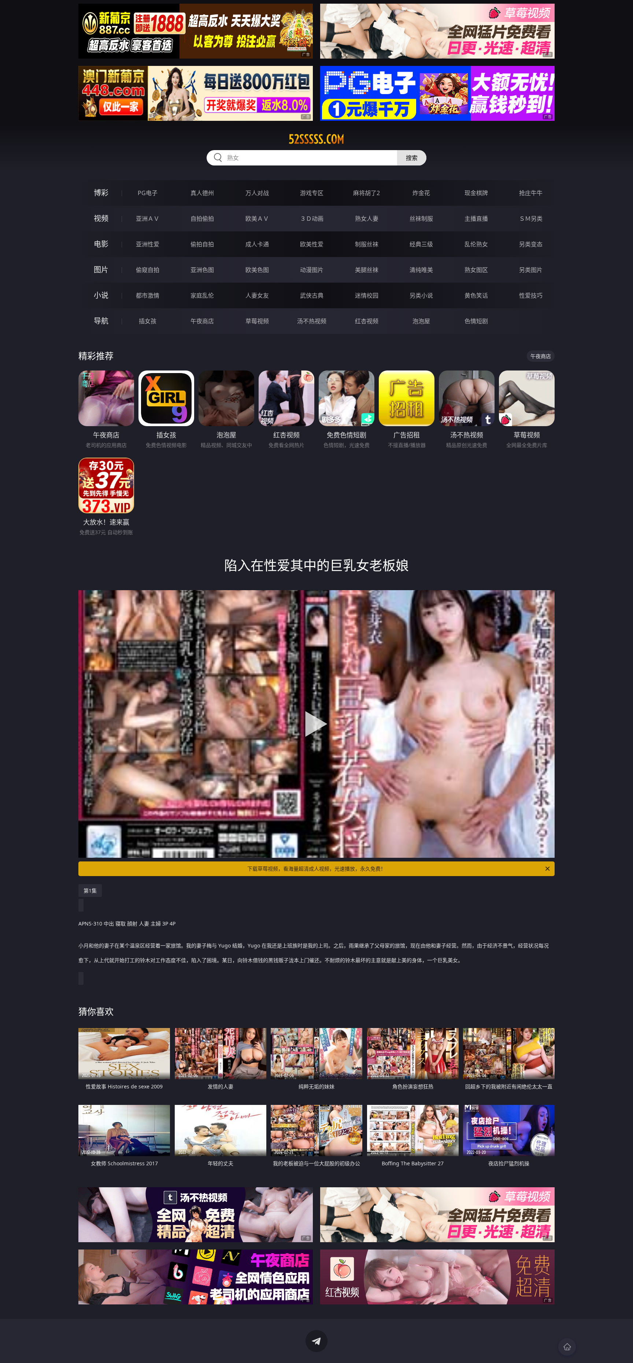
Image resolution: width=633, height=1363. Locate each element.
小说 (101, 295)
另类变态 (531, 244)
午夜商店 (202, 321)
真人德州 (202, 193)
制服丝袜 (366, 244)
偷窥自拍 (147, 270)
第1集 (90, 890)
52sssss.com (316, 139)
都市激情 (147, 295)
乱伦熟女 (476, 244)
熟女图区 (476, 270)
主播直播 (476, 219)
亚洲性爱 (147, 244)
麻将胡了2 (366, 193)
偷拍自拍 (202, 244)
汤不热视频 (311, 321)
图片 (101, 270)
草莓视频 (257, 321)
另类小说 (421, 295)
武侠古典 (311, 295)
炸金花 (421, 193)
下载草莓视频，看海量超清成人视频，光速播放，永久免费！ (316, 868)
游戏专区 (311, 193)
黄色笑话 (476, 295)
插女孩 (147, 321)
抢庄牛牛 (531, 193)
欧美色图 (257, 270)
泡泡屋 (421, 321)
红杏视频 (366, 321)
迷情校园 (366, 295)
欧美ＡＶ (257, 219)
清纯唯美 (421, 270)
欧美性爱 (311, 244)
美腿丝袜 (366, 270)
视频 (101, 218)
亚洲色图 (202, 270)
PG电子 (148, 193)
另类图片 (531, 270)
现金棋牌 (476, 193)
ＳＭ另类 (531, 219)
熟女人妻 (366, 219)
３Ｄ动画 (311, 219)
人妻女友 (257, 295)
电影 (101, 244)
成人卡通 (257, 244)
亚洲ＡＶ (147, 219)
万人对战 (257, 193)
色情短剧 (476, 321)
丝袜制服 (421, 219)
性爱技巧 (531, 295)
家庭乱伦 (202, 295)
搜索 (412, 158)
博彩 (101, 193)
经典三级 (421, 244)
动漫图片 (311, 270)
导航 (101, 321)
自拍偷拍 (202, 219)
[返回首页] (567, 1347)
